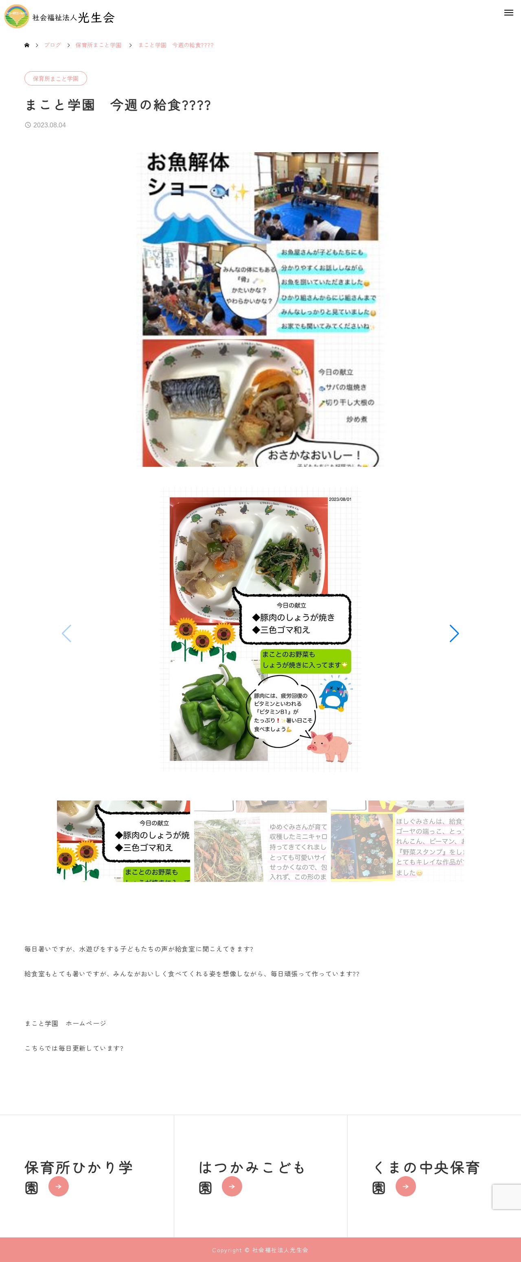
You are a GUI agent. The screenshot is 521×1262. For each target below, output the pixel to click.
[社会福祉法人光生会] (59, 16)
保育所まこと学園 (56, 78)
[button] (454, 634)
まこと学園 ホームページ (65, 1023)
